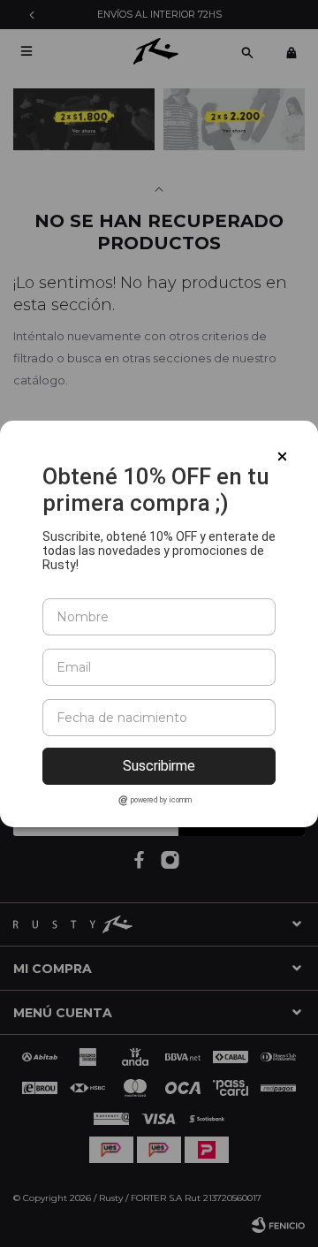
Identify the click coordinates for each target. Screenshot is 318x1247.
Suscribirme (159, 765)
